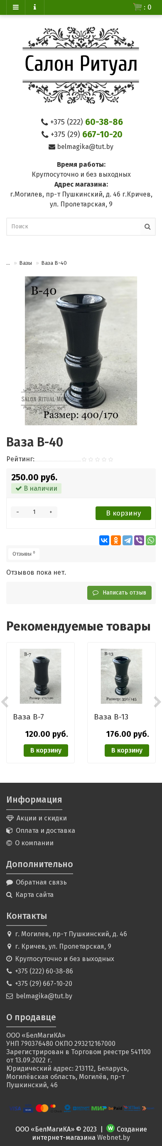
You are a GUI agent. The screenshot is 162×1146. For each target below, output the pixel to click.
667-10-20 (87, 134)
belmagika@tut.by (85, 147)
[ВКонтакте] (104, 540)
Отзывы (23, 553)
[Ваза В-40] (81, 350)
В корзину (123, 513)
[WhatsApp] (151, 540)
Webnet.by (113, 1137)
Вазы (25, 263)
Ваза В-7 (28, 717)
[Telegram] (128, 540)
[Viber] (139, 540)
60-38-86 (86, 122)
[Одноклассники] (116, 540)
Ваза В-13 (111, 717)
